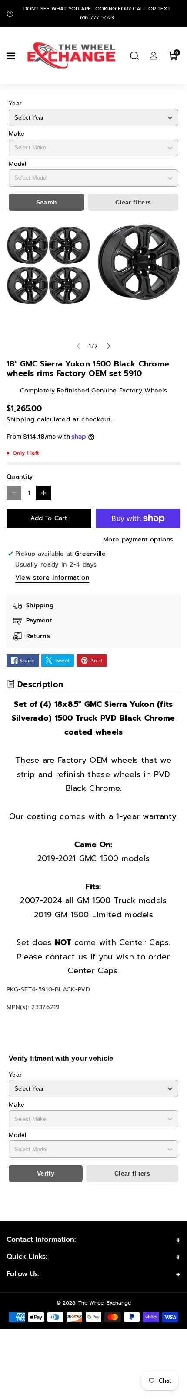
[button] (12, 56)
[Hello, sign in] (153, 55)
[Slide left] (78, 346)
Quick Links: (27, 1256)
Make (16, 133)
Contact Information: (41, 1239)
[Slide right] (108, 346)
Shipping (21, 419)
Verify (45, 1173)
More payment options (138, 539)
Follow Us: (23, 1274)
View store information (52, 577)
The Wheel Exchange (104, 1303)
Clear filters (133, 202)
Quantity (20, 476)
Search (46, 202)
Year (15, 103)
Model (18, 163)
